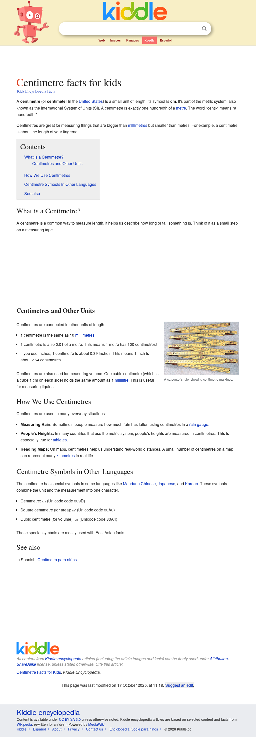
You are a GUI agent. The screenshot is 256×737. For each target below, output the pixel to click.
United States (91, 101)
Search (204, 28)
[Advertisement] (127, 60)
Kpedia (149, 40)
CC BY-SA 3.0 (70, 719)
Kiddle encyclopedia (63, 658)
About (57, 728)
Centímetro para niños (57, 559)
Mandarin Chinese (139, 483)
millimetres (137, 125)
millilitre (121, 380)
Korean (191, 483)
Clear (194, 29)
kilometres (65, 455)
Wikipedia (24, 724)
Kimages (132, 40)
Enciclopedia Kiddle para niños (134, 728)
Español (166, 40)
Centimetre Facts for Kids (38, 672)
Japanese (166, 483)
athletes (60, 440)
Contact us (94, 728)
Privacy (74, 728)
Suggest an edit (179, 685)
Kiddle (21, 728)
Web (101, 40)
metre (181, 108)
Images (115, 40)
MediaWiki (96, 724)
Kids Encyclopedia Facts (36, 91)
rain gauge (198, 424)
